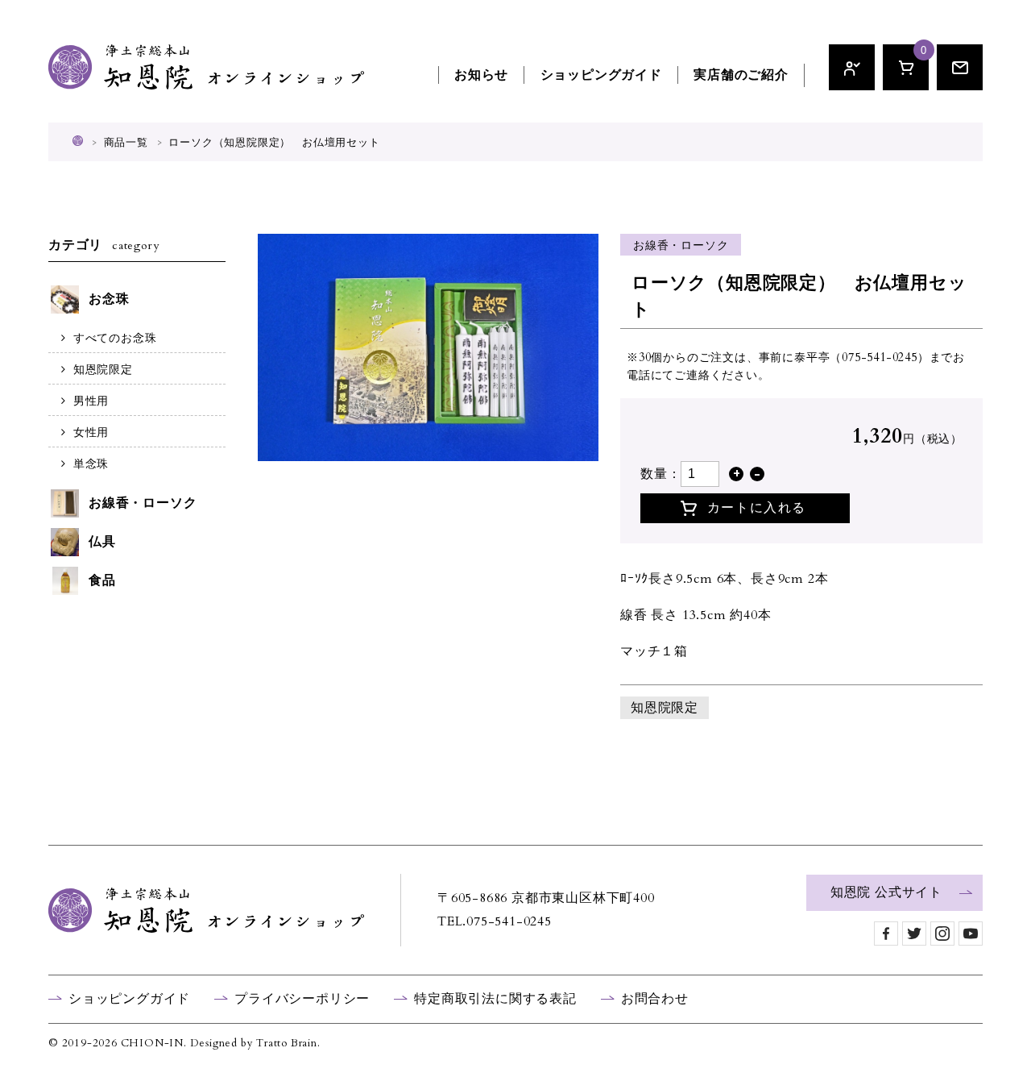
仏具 (102, 542)
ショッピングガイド (601, 75)
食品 (102, 580)
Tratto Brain (286, 1043)
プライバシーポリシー (302, 999)
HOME (77, 141)
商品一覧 (126, 142)
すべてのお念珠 (115, 338)
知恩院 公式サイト (886, 892)
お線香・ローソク (680, 245)
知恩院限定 (664, 708)
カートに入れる (756, 508)
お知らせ (481, 75)
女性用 (91, 432)
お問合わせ (655, 999)
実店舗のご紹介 (741, 75)
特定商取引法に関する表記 (495, 999)
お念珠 (109, 299)
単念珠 (91, 464)
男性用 (91, 401)
